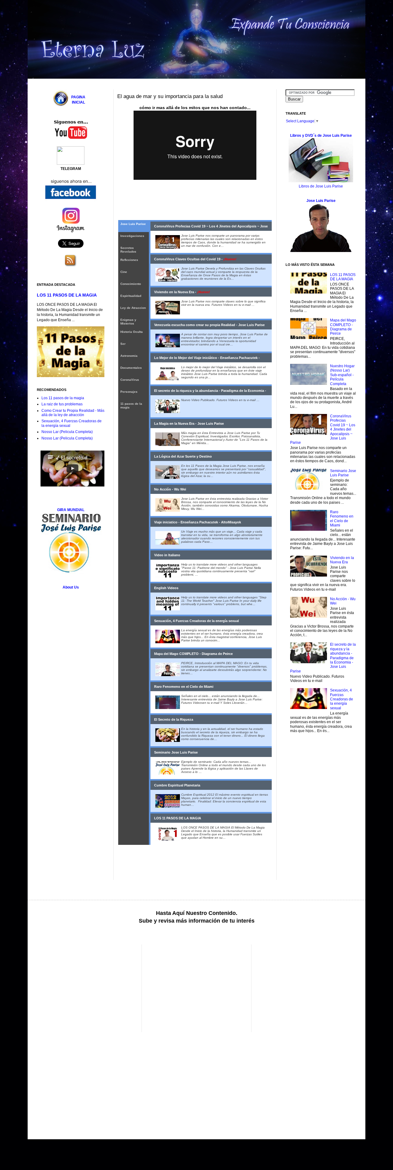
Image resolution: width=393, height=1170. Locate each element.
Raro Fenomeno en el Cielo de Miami (183, 686)
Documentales (131, 367)
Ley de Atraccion (133, 307)
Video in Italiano (167, 555)
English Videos (166, 588)
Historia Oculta (131, 331)
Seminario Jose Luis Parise (176, 752)
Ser (123, 343)
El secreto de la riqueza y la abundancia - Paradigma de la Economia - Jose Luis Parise (210, 392)
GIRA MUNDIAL (70, 510)
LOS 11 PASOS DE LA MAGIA (177, 818)
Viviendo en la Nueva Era (342, 560)
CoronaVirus (129, 379)
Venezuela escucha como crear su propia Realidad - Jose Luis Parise (209, 325)
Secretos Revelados (128, 249)
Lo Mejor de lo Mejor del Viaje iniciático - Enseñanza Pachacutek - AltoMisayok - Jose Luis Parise (207, 359)
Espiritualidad (130, 295)
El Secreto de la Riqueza (173, 719)
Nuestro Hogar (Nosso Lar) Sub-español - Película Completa (342, 375)
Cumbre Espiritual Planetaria (177, 785)
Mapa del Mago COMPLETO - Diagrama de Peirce (193, 654)
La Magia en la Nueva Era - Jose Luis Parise (189, 423)
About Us (71, 587)
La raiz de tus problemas (62, 404)
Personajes (129, 391)
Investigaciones (132, 236)
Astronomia (129, 355)
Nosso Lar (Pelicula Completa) (67, 432)
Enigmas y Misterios (128, 321)
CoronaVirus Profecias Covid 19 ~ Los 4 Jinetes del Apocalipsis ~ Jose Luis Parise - (211, 227)
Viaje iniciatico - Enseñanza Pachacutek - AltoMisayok (197, 522)
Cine (123, 272)
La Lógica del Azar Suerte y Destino (183, 456)
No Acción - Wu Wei (170, 489)
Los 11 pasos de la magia (62, 398)
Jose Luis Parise (133, 224)
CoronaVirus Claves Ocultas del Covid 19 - (195, 259)
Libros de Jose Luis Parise (321, 186)
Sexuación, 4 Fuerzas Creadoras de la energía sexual (196, 621)
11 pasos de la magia (131, 405)
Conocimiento (130, 284)
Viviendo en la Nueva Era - (182, 292)
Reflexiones (129, 260)
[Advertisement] (88, 987)
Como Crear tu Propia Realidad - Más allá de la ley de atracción (72, 412)
